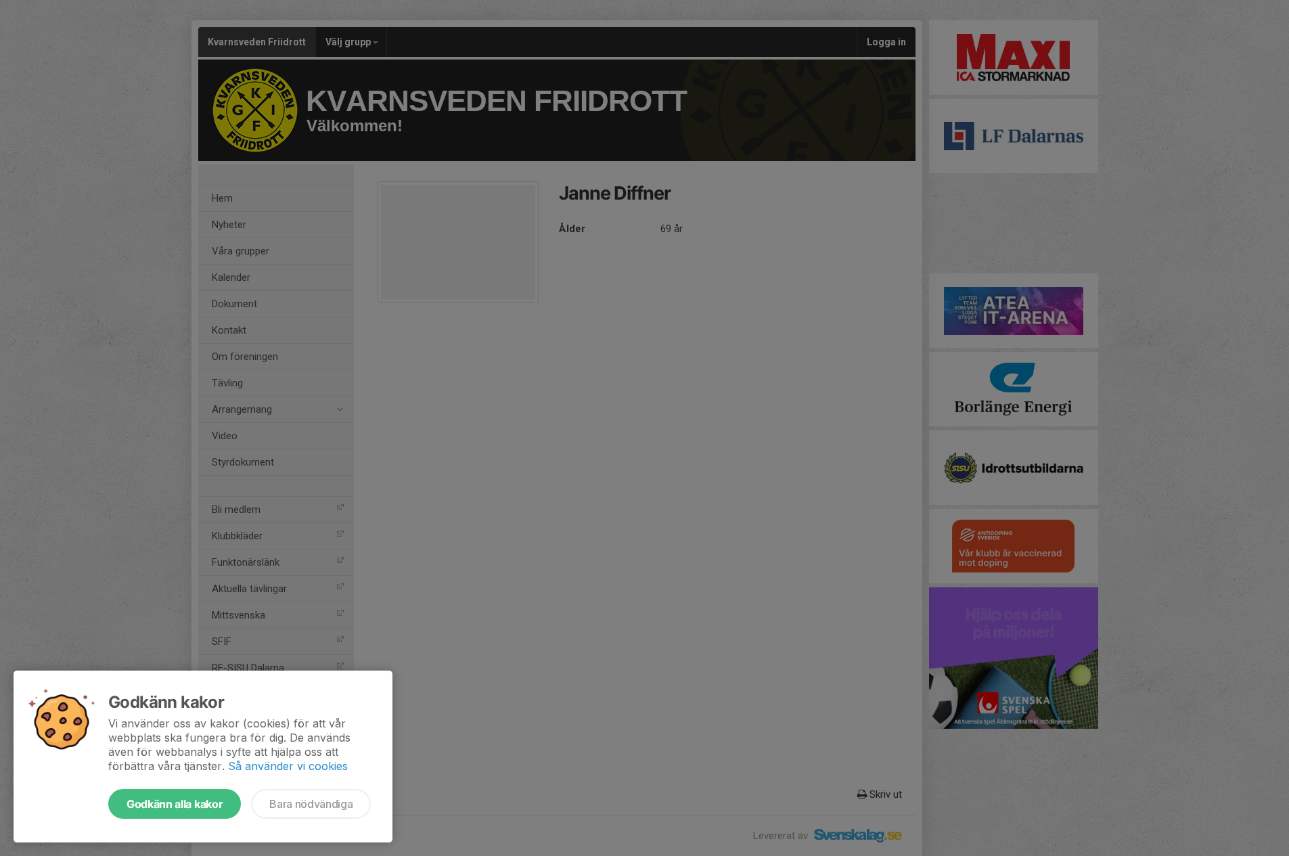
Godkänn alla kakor (175, 804)
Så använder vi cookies (288, 766)
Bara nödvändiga (311, 804)
